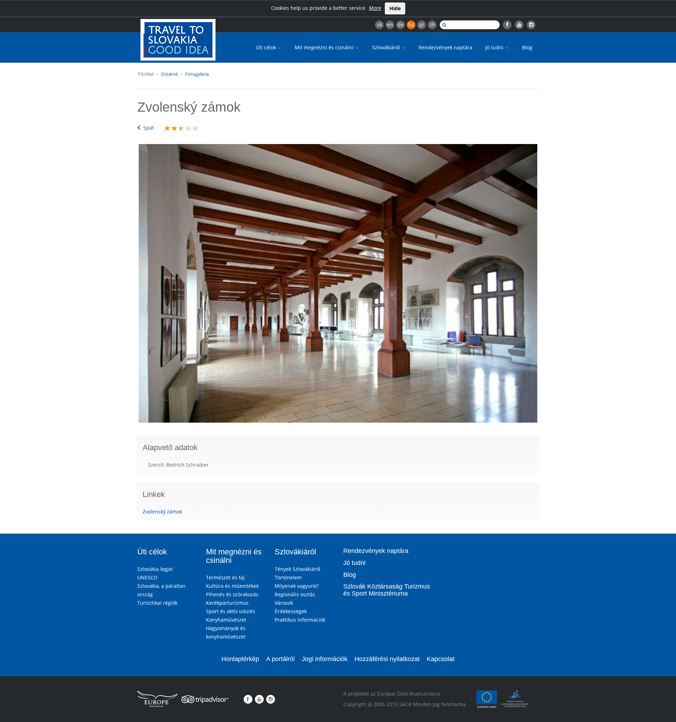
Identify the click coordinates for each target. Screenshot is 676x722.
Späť (148, 127)
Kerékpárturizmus (227, 602)
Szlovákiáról (386, 47)
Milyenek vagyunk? (297, 586)
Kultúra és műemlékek (232, 586)
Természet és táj (225, 577)
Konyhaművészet (226, 619)
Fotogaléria (197, 74)
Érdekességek (291, 611)
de (400, 24)
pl (421, 24)
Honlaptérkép (240, 658)
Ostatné (169, 74)
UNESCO (147, 577)
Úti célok (266, 47)
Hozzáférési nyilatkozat (387, 658)
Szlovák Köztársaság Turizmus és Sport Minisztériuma (386, 590)
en (390, 24)
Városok (284, 602)
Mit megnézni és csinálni (325, 47)
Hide (395, 8)
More (375, 8)
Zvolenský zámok (162, 511)
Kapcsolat (441, 658)
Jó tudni (495, 47)
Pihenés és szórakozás (232, 594)
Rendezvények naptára (445, 47)
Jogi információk (325, 658)
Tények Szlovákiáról (297, 569)
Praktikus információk (300, 619)
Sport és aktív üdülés (230, 611)
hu (411, 24)
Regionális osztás (295, 594)
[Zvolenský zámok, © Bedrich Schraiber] (338, 283)
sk (379, 24)
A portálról (280, 658)
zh (432, 24)
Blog (527, 47)
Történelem (288, 577)
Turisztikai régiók (157, 602)
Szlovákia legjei (155, 569)
